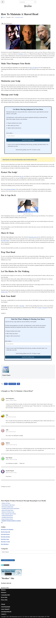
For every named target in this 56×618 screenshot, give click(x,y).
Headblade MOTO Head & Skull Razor (10, 508)
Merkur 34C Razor (6, 503)
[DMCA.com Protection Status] (5, 565)
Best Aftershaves (5, 544)
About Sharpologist (5, 606)
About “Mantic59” (5, 609)
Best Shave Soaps (5, 539)
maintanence (12, 383)
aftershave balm (4, 292)
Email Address (9, 133)
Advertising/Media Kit (6, 611)
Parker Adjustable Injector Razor (9, 513)
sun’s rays (21, 176)
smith (7, 430)
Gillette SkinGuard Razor (7, 515)
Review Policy (4, 597)
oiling (10, 100)
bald (6, 383)
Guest (4, 17)
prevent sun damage (11, 189)
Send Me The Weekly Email (28, 140)
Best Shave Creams (5, 541)
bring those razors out (33, 237)
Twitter (39, 307)
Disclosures (3, 592)
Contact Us (3, 614)
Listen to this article (7, 23)
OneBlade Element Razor (7, 517)
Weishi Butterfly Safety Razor (8, 505)
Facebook (45, 307)
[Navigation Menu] (2, 2)
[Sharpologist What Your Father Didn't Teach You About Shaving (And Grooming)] (28, 6)
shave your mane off (34, 67)
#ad (2, 522)
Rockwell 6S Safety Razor (7, 506)
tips (18, 383)
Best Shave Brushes (5, 537)
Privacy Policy (4, 599)
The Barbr (20, 54)
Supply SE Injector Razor (7, 519)
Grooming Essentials (19, 17)
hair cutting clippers (5, 240)
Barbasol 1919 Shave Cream (8, 512)
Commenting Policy (5, 595)
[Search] (35, 2)
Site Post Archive (5, 587)
